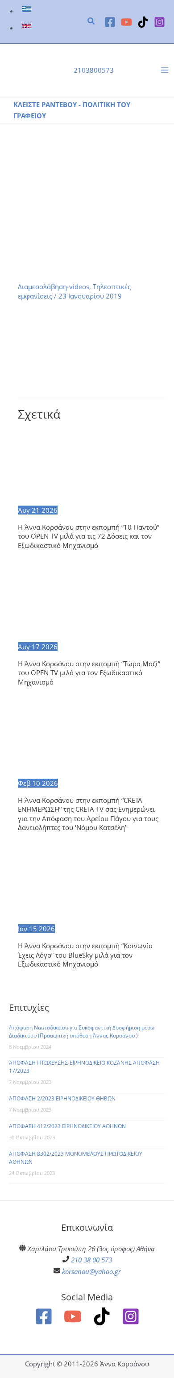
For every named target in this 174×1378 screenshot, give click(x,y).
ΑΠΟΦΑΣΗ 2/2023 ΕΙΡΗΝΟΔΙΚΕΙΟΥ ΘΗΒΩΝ (62, 1098)
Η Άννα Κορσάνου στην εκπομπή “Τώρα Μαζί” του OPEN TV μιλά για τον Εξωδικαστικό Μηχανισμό (89, 672)
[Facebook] (110, 22)
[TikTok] (143, 22)
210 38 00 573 (91, 1259)
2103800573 (94, 70)
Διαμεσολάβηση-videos (53, 286)
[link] (27, 10)
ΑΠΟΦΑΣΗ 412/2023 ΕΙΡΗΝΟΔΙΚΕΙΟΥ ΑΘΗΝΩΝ (67, 1126)
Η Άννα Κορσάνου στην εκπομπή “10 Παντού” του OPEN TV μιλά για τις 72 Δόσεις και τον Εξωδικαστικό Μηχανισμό (88, 536)
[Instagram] (159, 22)
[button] (91, 22)
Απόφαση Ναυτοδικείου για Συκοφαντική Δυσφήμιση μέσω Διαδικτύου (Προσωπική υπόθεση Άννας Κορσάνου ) (81, 1031)
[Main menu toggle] (164, 70)
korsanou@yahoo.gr (91, 1271)
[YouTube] (126, 22)
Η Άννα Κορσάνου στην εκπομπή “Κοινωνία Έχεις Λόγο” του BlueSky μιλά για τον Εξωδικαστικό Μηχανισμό (85, 954)
